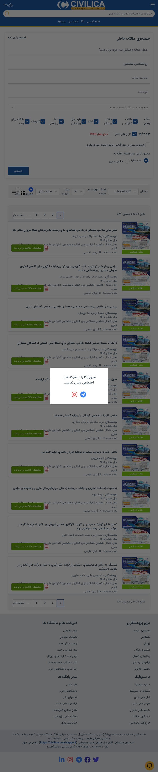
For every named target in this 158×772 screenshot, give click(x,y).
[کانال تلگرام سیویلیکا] (83, 394)
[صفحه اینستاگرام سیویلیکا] (75, 394)
